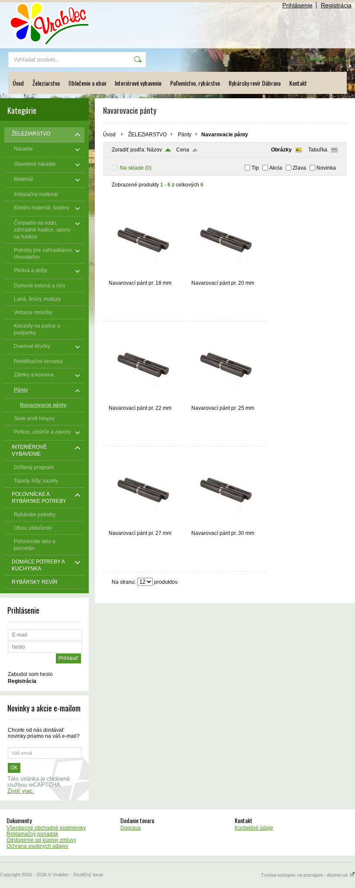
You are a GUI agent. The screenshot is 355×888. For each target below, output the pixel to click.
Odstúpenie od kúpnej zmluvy (41, 840)
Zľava (299, 168)
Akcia (275, 168)
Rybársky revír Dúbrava (255, 82)
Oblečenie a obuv (87, 82)
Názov (154, 150)
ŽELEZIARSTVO (147, 135)
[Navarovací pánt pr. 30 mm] (226, 526)
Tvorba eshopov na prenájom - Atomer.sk (305, 875)
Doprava (130, 828)
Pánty (184, 135)
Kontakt (298, 82)
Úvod (18, 82)
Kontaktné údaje (254, 828)
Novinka (326, 168)
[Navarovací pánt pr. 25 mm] (226, 401)
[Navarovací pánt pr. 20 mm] (226, 276)
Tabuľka (317, 150)
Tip (255, 168)
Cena (182, 150)
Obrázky (281, 150)
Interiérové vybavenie (138, 82)
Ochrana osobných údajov (37, 846)
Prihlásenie (297, 5)
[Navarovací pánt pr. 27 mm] (143, 526)
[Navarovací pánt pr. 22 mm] (143, 401)
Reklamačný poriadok (32, 834)
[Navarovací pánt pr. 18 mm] (143, 276)
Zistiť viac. (20, 791)
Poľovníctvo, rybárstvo (195, 82)
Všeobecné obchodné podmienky (46, 828)
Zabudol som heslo (30, 674)
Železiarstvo (46, 82)
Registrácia (336, 5)
